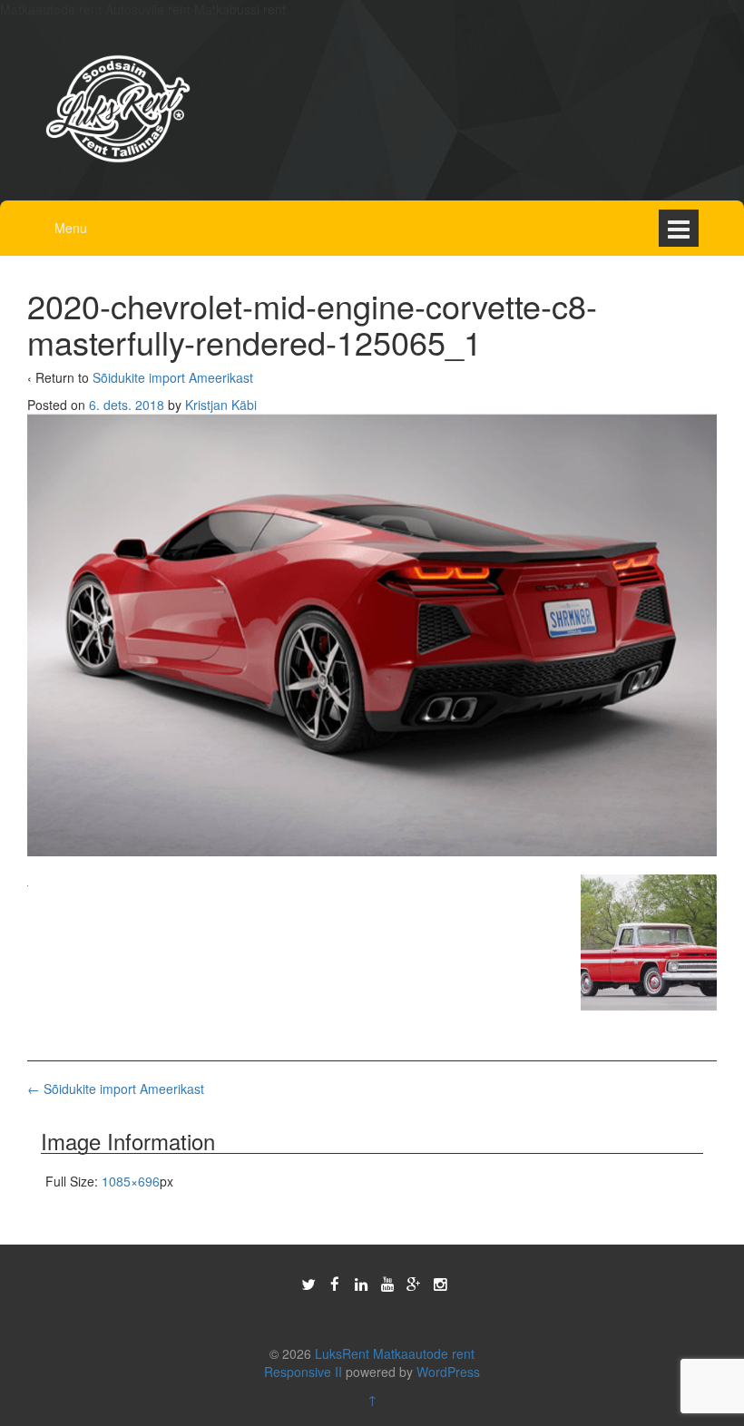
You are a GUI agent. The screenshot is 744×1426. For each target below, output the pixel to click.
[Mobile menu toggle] (679, 228)
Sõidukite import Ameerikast (173, 377)
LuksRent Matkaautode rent (395, 1353)
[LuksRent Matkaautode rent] (118, 107)
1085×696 (131, 1181)
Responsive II (303, 1372)
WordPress (448, 1372)
